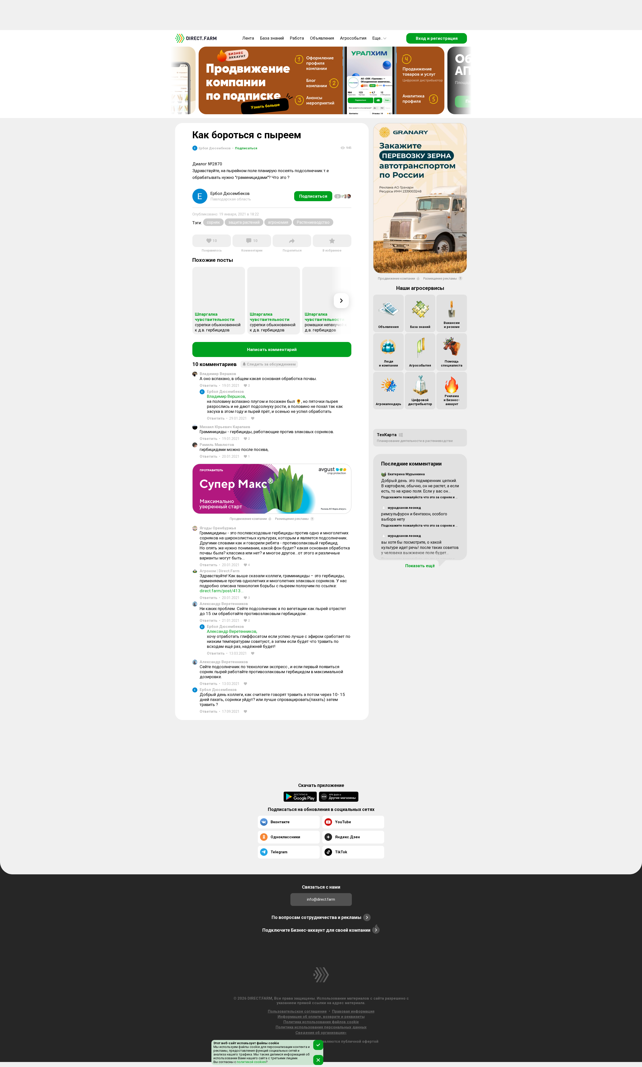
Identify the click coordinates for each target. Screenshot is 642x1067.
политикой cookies (251, 1062)
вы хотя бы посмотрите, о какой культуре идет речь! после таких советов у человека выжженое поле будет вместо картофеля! (420, 550)
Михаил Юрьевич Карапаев (225, 427)
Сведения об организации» (321, 1032)
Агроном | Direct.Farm (219, 571)
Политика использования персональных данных (321, 1027)
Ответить (208, 385)
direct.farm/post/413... (222, 590)
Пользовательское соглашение (297, 1011)
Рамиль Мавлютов (217, 444)
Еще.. (377, 38)
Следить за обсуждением (271, 364)
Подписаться (244, 148)
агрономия (278, 222)
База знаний (272, 38)
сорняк (213, 222)
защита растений (244, 222)
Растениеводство (313, 222)
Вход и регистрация (437, 38)
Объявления (322, 38)
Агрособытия (353, 38)
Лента (248, 38)
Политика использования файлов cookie (321, 1022)
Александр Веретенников (224, 604)
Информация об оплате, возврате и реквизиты (321, 1016)
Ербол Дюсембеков (225, 391)
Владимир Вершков (218, 374)
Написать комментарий (272, 349)
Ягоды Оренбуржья (218, 528)
